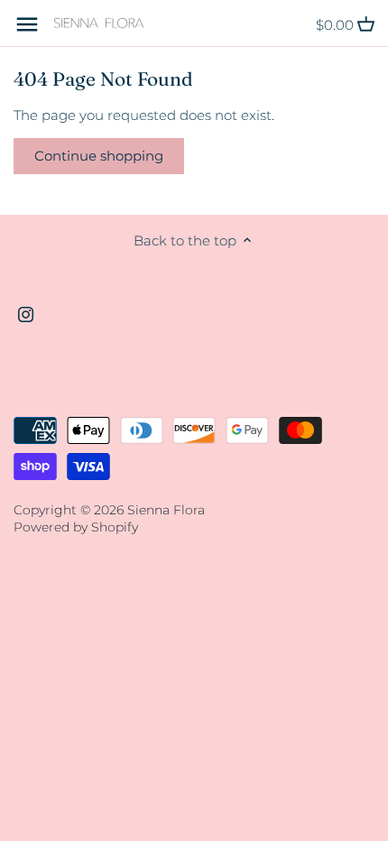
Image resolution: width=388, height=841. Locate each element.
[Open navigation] (27, 24)
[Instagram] (25, 313)
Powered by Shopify (76, 527)
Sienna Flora (166, 510)
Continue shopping (98, 155)
